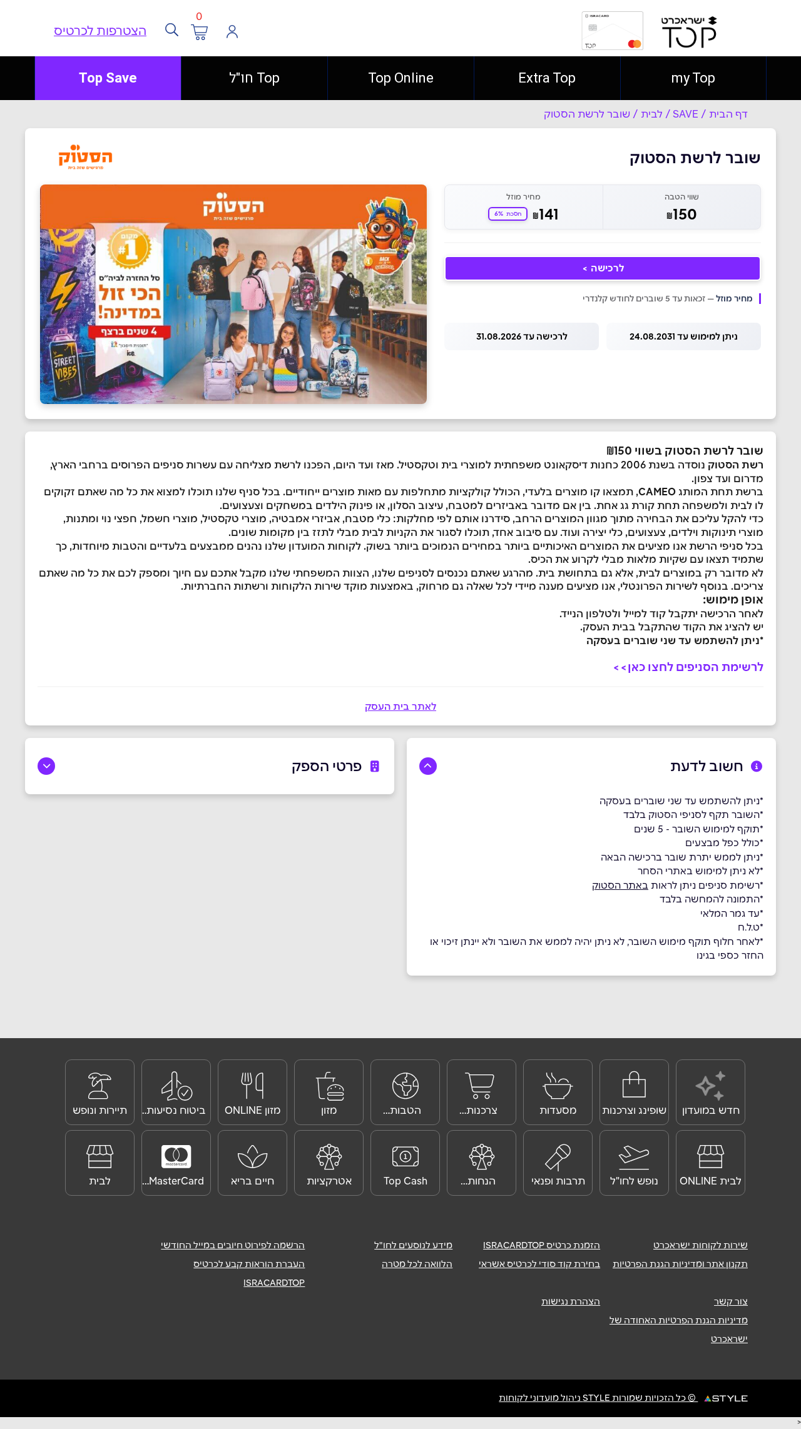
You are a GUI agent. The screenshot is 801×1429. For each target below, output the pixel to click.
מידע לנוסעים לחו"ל (413, 1245)
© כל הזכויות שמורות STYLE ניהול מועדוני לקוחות (598, 1397)
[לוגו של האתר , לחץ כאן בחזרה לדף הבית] (509, 39)
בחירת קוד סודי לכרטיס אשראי (539, 1264)
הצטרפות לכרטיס (100, 30)
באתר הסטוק (620, 885)
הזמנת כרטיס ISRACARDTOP (541, 1245)
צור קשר (731, 1301)
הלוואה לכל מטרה (417, 1264)
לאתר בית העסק (400, 706)
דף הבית (728, 114)
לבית (652, 114)
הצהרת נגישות (570, 1301)
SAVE (685, 114)
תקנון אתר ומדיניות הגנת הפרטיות (680, 1264)
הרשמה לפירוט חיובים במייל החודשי (233, 1245)
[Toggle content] (428, 766)
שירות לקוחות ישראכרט (700, 1245)
